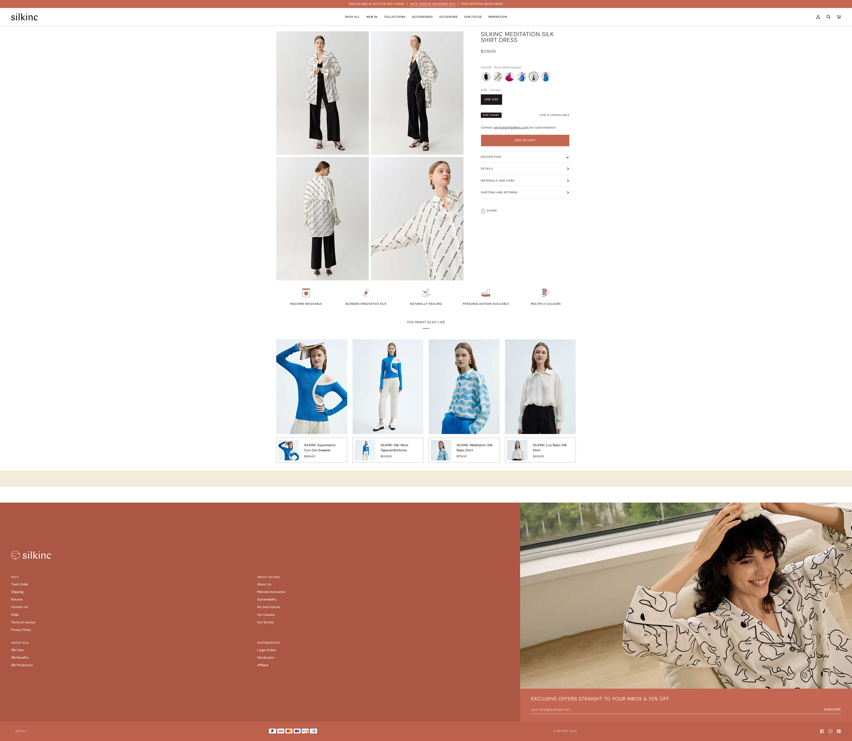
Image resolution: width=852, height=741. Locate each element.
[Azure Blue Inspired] (545, 78)
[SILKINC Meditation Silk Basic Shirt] (441, 453)
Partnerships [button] (268, 643)
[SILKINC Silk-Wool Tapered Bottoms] (365, 453)
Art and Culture (268, 607)
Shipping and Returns (499, 192)
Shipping (17, 592)
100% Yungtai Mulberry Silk (433, 4)
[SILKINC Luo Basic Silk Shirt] (517, 453)
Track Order (19, 584)
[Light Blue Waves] (499, 78)
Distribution (265, 658)
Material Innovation (271, 592)
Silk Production (22, 665)
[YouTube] (839, 731)
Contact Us (19, 607)
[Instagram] (830, 731)
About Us (264, 584)
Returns (16, 599)
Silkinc (562, 731)
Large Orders (266, 650)
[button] (352, 17)
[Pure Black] (487, 78)
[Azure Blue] (523, 78)
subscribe (832, 709)
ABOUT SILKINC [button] (268, 577)
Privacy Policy (21, 630)
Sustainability (267, 599)
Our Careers (266, 615)
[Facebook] (822, 731)
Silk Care (17, 650)
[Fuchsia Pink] (511, 78)
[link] (31, 555)
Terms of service (23, 622)
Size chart (491, 115)
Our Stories (265, 622)
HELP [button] (15, 577)
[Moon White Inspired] (535, 78)
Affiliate (262, 665)
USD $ (19, 731)
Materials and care (498, 180)
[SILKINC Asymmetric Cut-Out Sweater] (288, 453)
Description (491, 157)
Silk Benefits (20, 658)
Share (492, 210)
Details (487, 168)
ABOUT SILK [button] (20, 643)
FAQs (15, 615)
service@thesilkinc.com (511, 127)
